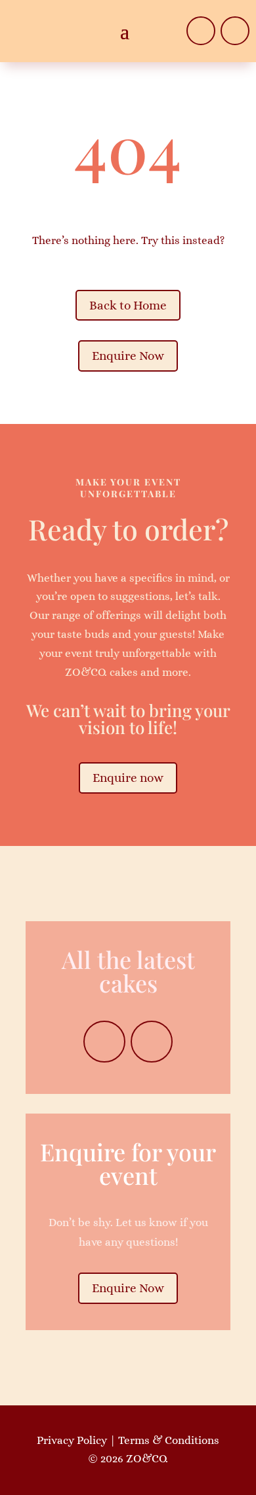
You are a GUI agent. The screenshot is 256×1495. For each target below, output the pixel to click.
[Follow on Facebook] (200, 30)
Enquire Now (128, 355)
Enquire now (128, 777)
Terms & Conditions (168, 1440)
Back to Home (128, 305)
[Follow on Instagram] (235, 30)
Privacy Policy (72, 1440)
